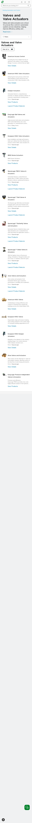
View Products (13, 102)
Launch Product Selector (16, 106)
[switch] (3, 820)
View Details (12, 66)
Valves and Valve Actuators (11, 44)
